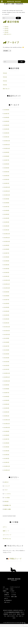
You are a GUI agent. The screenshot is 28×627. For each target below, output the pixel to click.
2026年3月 (6, 129)
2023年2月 (6, 272)
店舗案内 (5, 590)
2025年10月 (7, 148)
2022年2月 (6, 319)
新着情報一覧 (7, 505)
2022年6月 (6, 303)
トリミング (7, 486)
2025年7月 (6, 160)
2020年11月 (7, 377)
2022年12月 (7, 280)
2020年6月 (6, 396)
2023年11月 (7, 237)
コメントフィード (7, 534)
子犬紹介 (12, 589)
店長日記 (6, 501)
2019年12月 (7, 419)
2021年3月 (6, 361)
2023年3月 (6, 268)
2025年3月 (6, 175)
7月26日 (6, 26)
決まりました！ (8, 34)
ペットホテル (7, 493)
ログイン (5, 527)
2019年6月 (6, 443)
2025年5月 (6, 167)
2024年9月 (6, 198)
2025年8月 (6, 156)
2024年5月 (6, 214)
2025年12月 (7, 140)
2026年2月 (6, 133)
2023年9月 (6, 245)
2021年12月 (7, 326)
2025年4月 (6, 171)
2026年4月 (6, 125)
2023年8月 (6, 249)
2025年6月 (6, 164)
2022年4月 (6, 311)
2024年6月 (6, 210)
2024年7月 (6, 206)
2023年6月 (6, 257)
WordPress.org (7, 538)
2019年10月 (7, 427)
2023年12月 (7, 233)
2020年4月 (6, 404)
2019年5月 (6, 446)
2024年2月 (6, 226)
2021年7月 (6, 346)
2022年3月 (6, 315)
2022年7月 (6, 299)
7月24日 (6, 30)
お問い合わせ (7, 602)
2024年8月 (6, 202)
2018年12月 (7, 466)
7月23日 (6, 32)
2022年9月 (6, 291)
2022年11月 (7, 284)
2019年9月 (6, 431)
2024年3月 (6, 222)
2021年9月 (6, 338)
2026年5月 (6, 121)
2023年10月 (7, 241)
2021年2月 (6, 365)
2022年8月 (6, 295)
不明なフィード (16, 559)
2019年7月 (6, 439)
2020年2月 (6, 412)
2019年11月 (7, 423)
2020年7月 (6, 392)
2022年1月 (6, 322)
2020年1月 (6, 415)
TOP (4, 587)
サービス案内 (5, 589)
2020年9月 (6, 384)
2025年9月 (6, 152)
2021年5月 (6, 353)
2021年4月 (6, 357)
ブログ (5, 489)
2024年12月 (7, 187)
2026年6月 (6, 117)
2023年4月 (6, 264)
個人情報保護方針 (8, 600)
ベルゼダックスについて (15, 587)
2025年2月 (6, 179)
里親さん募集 (7, 509)
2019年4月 (6, 450)
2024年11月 (7, 191)
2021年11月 (7, 330)
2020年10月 (7, 381)
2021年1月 (6, 369)
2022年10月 (7, 288)
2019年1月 (6, 462)
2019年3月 (6, 454)
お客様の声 (6, 594)
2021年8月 (6, 342)
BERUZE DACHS (14, 1)
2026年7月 (6, 113)
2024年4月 (6, 218)
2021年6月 (6, 350)
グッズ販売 (6, 592)
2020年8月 (6, 388)
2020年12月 (7, 373)
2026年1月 (6, 136)
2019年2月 (6, 458)
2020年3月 (6, 408)
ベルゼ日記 (7, 497)
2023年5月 (6, 260)
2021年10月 (7, 334)
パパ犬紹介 (12, 590)
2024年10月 (7, 195)
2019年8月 (6, 435)
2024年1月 (6, 229)
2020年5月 (6, 400)
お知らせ (6, 482)
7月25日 (6, 28)
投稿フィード (6, 530)
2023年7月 (6, 253)
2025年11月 (7, 144)
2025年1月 (6, 183)
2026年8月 (6, 109)
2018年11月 (7, 470)
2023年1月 (6, 276)
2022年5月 (6, 307)
